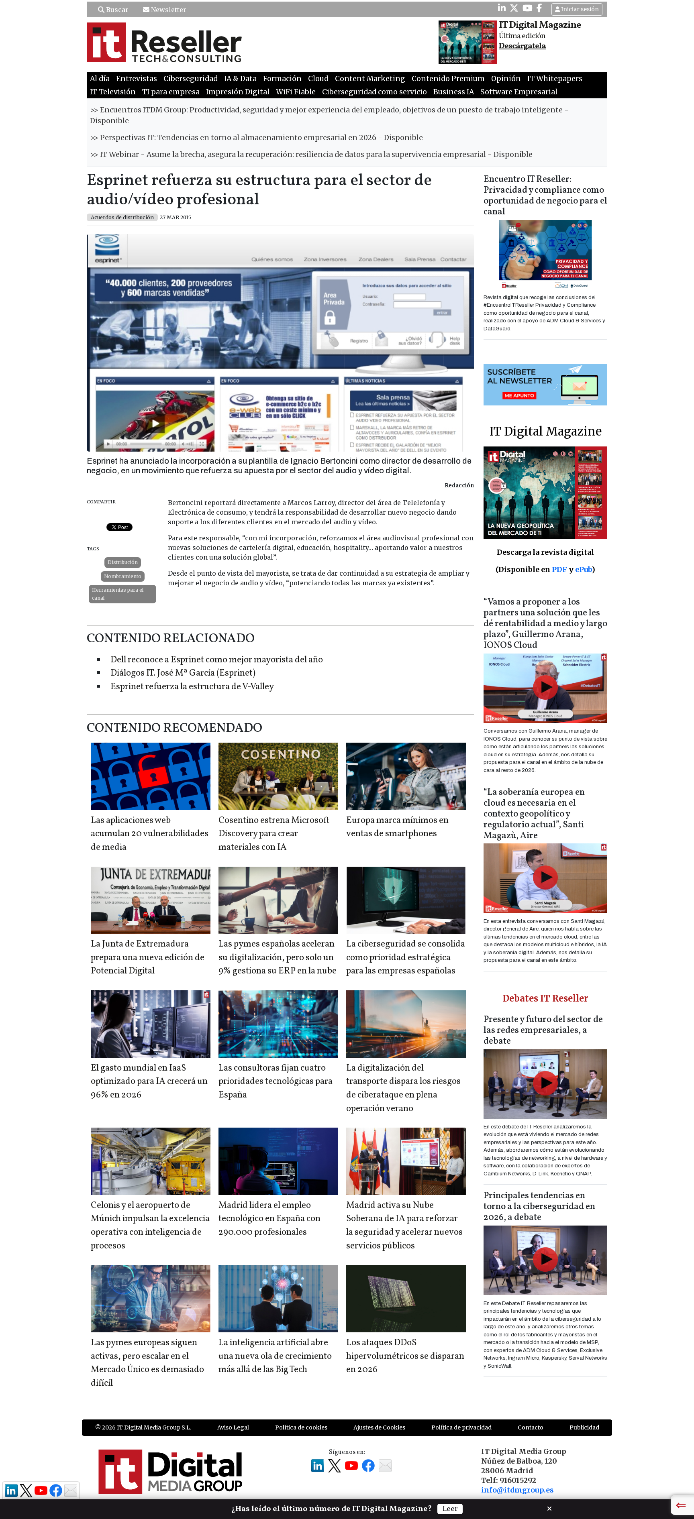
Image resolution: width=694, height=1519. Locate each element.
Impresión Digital (237, 92)
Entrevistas (136, 78)
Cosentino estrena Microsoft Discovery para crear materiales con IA (273, 834)
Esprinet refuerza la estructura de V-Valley (192, 687)
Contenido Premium (448, 78)
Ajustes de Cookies (379, 1427)
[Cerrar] (549, 1508)
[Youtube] (528, 8)
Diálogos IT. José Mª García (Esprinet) (182, 673)
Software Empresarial (518, 92)
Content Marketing (370, 78)
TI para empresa (171, 92)
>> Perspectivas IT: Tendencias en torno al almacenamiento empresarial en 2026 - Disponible (256, 137)
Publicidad (584, 1427)
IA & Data (240, 78)
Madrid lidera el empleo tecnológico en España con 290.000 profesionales (269, 1219)
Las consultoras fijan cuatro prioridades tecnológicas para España (275, 1082)
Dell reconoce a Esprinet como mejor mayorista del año (216, 660)
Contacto (530, 1427)
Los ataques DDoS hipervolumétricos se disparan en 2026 (405, 1356)
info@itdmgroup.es (517, 1490)
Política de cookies (301, 1427)
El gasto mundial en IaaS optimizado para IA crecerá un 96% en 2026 (149, 1082)
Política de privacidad (461, 1427)
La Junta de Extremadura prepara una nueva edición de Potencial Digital (147, 957)
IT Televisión (113, 92)
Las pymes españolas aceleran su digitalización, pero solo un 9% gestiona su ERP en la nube (277, 957)
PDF (559, 569)
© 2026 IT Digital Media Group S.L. (143, 1427)
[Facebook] (539, 8)
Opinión (506, 78)
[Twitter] (514, 8)
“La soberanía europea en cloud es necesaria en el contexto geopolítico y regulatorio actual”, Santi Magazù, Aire (534, 814)
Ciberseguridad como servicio (374, 92)
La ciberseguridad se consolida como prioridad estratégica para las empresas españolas (405, 957)
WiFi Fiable (296, 92)
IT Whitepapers (554, 78)
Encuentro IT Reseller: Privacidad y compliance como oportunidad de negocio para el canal (545, 195)
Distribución (123, 562)
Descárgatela (522, 46)
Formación (282, 78)
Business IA (453, 92)
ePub (583, 569)
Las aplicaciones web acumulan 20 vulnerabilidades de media (149, 834)
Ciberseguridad (190, 78)
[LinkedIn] (502, 8)
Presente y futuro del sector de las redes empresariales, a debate (543, 1031)
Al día (100, 78)
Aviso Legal (233, 1427)
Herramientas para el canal (117, 594)
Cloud (318, 78)
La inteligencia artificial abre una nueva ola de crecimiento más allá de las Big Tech (275, 1356)
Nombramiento (122, 576)
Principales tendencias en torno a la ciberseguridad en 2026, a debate (539, 1207)
